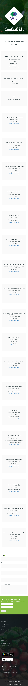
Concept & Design (5, 645)
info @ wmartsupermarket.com (10, 672)
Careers (2, 629)
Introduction (3, 619)
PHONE (2, 570)
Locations (3, 626)
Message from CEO (5, 624)
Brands (2, 640)
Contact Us (3, 631)
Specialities (3, 638)
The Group (3, 621)
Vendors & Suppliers (5, 643)
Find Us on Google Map (14, 67)
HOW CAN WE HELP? (5, 584)
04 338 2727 (6, 669)
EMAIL (3, 563)
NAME (3, 556)
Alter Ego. (19, 684)
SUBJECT (3, 577)
